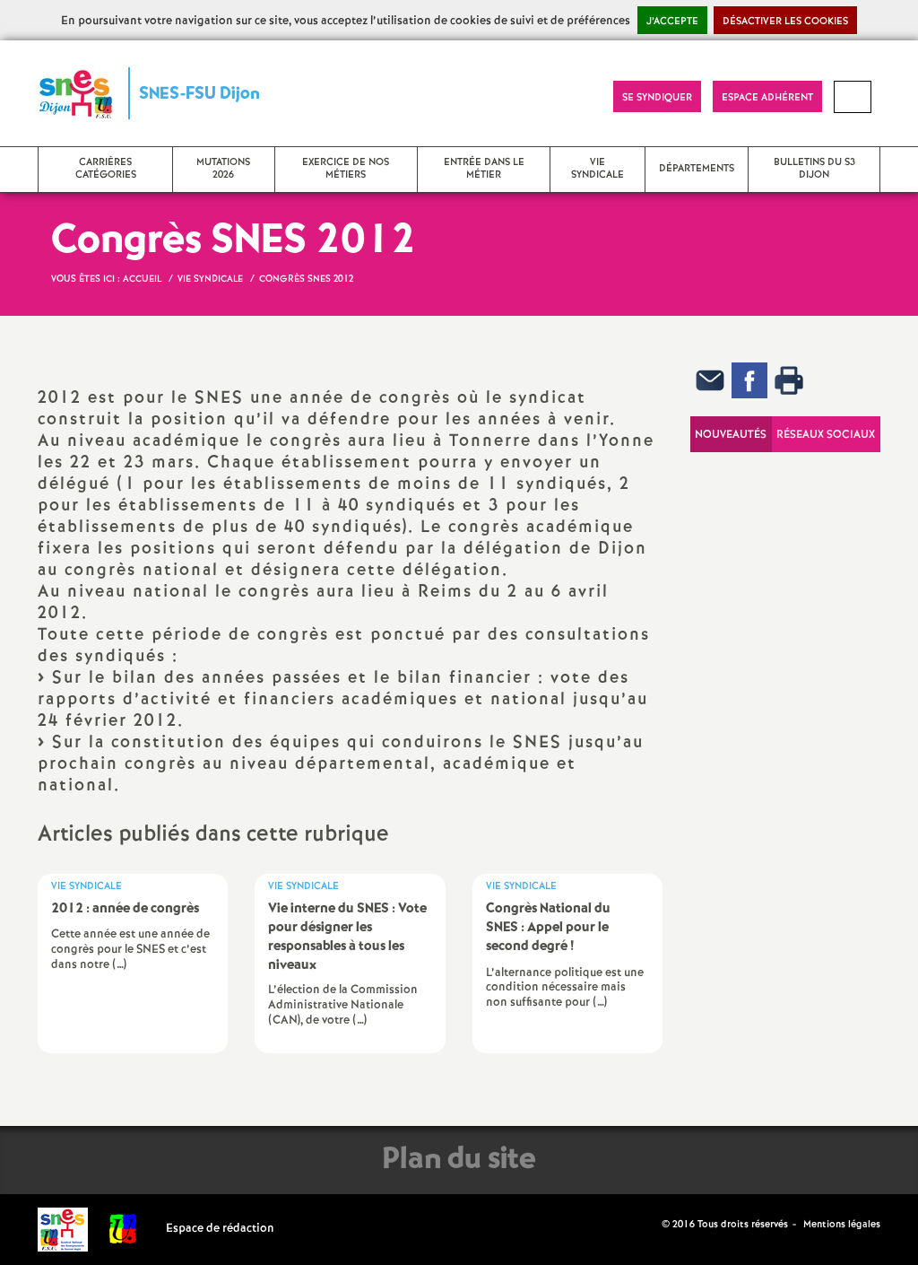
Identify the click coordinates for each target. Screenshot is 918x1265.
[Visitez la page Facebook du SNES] (650, 1224)
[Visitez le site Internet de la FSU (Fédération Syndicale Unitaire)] (123, 1228)
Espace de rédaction (220, 1228)
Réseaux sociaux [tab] (825, 434)
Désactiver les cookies (785, 21)
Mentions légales (841, 1224)
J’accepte (672, 21)
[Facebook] (749, 379)
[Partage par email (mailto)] (710, 379)
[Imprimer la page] (789, 379)
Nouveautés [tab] (730, 434)
